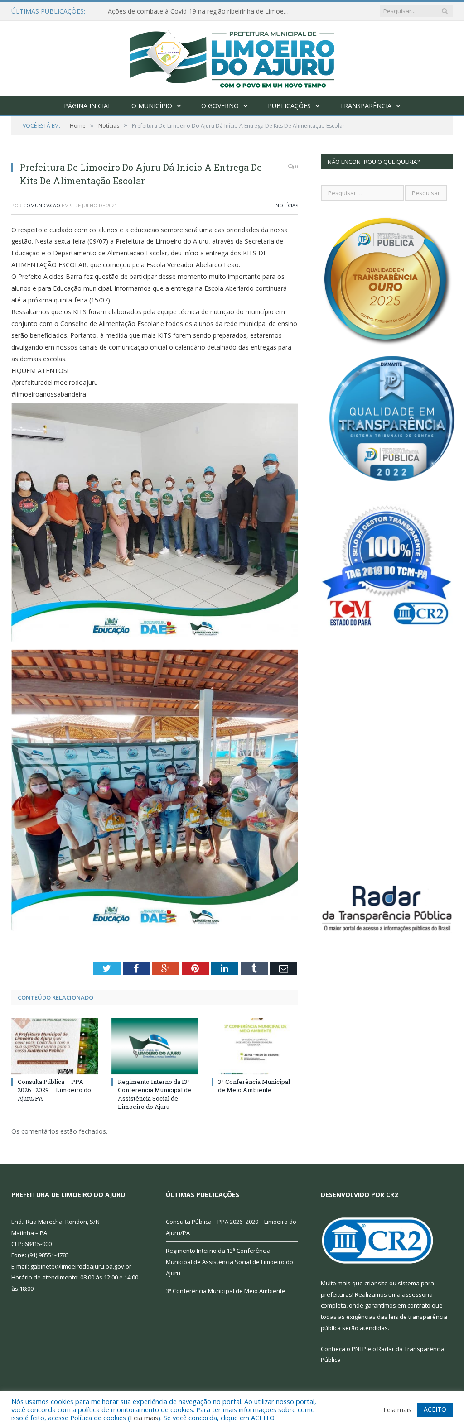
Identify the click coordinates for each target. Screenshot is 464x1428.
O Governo (220, 105)
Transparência (366, 105)
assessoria (417, 1294)
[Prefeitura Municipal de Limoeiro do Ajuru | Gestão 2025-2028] (232, 56)
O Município (151, 105)
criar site (376, 1283)
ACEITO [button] (435, 1409)
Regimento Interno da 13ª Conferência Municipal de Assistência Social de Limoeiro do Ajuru (154, 1094)
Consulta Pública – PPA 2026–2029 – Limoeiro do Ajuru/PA (54, 1090)
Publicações (289, 105)
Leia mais (144, 1417)
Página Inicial (87, 105)
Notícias (287, 205)
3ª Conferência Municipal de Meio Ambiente (254, 1086)
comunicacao (41, 205)
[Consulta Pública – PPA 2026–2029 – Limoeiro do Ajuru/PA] (54, 1046)
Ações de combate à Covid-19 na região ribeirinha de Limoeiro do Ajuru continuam (201, 11)
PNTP (359, 1349)
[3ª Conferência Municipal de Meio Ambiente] (255, 1046)
